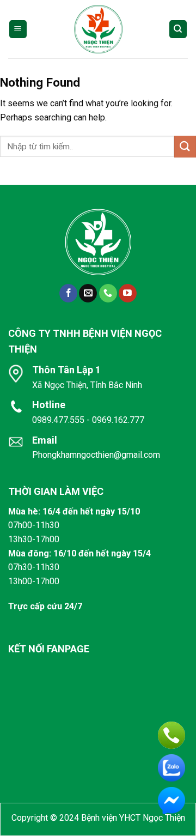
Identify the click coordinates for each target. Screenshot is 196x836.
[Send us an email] (88, 293)
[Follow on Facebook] (68, 293)
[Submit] (185, 146)
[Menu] (18, 29)
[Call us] (108, 293)
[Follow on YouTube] (128, 293)
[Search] (178, 29)
